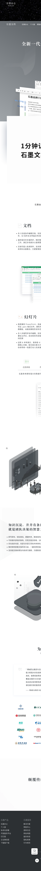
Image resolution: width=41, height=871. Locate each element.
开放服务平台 (6, 833)
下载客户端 (5, 843)
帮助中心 (27, 827)
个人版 (32, 24)
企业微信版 (5, 840)
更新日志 (27, 830)
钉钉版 (3, 836)
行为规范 (27, 843)
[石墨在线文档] (11, 24)
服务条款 (27, 836)
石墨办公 (25, 24)
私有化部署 (5, 830)
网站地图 (27, 833)
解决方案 (27, 824)
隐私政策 (27, 840)
